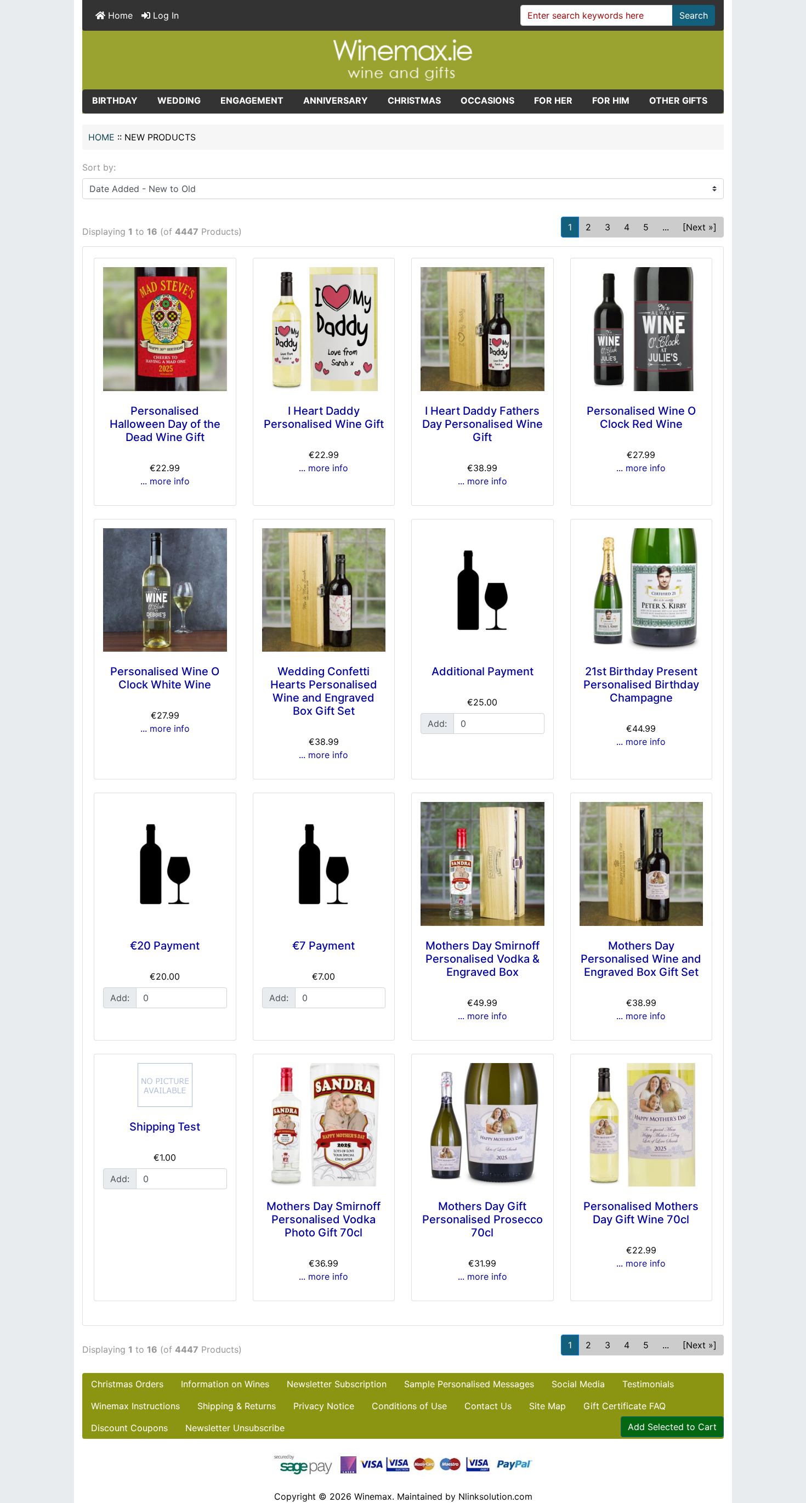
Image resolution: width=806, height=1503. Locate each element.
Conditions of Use (409, 1405)
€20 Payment (165, 945)
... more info (165, 481)
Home (119, 15)
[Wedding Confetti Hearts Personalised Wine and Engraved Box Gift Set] (324, 590)
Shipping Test (164, 1126)
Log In (164, 15)
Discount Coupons (129, 1427)
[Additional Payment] (482, 590)
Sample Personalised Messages (469, 1383)
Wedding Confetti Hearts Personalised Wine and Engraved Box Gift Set (323, 691)
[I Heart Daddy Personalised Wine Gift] (324, 329)
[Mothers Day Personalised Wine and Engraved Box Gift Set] (641, 864)
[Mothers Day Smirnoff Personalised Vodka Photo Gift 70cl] (324, 1125)
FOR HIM (610, 100)
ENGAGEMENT (251, 100)
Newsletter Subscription (337, 1383)
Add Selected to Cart (672, 1426)
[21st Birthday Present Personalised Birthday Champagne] (641, 590)
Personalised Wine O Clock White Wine (164, 678)
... (665, 227)
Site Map (547, 1405)
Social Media (578, 1383)
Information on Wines (225, 1383)
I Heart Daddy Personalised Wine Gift (324, 417)
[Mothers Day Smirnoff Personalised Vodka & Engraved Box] (482, 864)
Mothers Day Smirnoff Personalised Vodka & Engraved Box (482, 959)
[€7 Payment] (324, 864)
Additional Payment (482, 671)
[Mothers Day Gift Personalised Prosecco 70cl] (482, 1125)
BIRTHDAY (115, 100)
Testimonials (648, 1383)
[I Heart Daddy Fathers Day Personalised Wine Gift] (482, 329)
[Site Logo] (403, 59)
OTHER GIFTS (678, 100)
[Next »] (700, 227)
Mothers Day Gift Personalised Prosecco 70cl (482, 1219)
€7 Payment (323, 945)
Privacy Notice (323, 1405)
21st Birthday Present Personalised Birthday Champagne (641, 684)
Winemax (373, 1496)
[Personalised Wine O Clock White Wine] (165, 590)
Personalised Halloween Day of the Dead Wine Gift (165, 424)
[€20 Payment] (165, 864)
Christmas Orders (127, 1383)
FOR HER (553, 100)
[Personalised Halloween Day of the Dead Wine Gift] (165, 329)
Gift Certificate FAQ (624, 1405)
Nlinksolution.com (495, 1496)
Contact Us (488, 1405)
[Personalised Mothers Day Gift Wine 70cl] (641, 1125)
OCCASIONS (487, 100)
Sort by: (99, 167)
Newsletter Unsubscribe (235, 1427)
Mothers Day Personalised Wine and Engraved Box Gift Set (641, 959)
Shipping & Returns (236, 1405)
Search (693, 15)
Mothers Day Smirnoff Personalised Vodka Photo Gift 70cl (323, 1219)
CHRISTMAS (414, 100)
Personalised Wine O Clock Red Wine (641, 417)
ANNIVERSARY (335, 100)
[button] (785, 1448)
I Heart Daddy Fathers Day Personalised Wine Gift (482, 424)
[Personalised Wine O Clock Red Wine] (641, 329)
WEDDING (179, 100)
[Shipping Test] (165, 1085)
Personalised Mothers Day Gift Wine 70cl (641, 1213)
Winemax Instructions (135, 1405)
